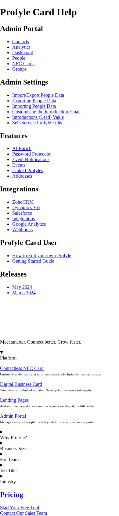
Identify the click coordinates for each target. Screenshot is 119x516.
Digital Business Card (21, 384)
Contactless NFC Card (22, 368)
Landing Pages (14, 400)
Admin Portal (13, 416)
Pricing (11, 495)
